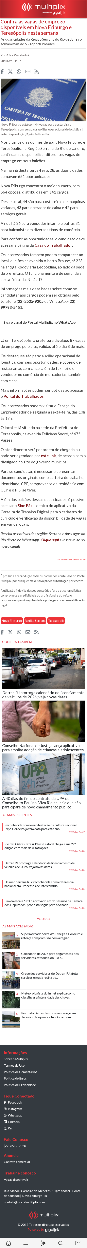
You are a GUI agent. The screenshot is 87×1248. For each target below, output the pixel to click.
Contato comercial (17, 1162)
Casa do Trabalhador (53, 245)
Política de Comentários (20, 1072)
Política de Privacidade (20, 1085)
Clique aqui (50, 540)
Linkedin (14, 1122)
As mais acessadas (18, 926)
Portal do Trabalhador (24, 396)
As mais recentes (17, 815)
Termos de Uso (14, 1065)
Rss (10, 1128)
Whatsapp (15, 1115)
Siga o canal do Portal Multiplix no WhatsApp (39, 322)
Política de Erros (15, 1078)
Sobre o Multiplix (16, 1059)
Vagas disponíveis (16, 1179)
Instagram (15, 1109)
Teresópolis (56, 620)
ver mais (43, 918)
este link (48, 455)
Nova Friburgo (11, 620)
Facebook (15, 1102)
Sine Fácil (26, 505)
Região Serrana (35, 620)
